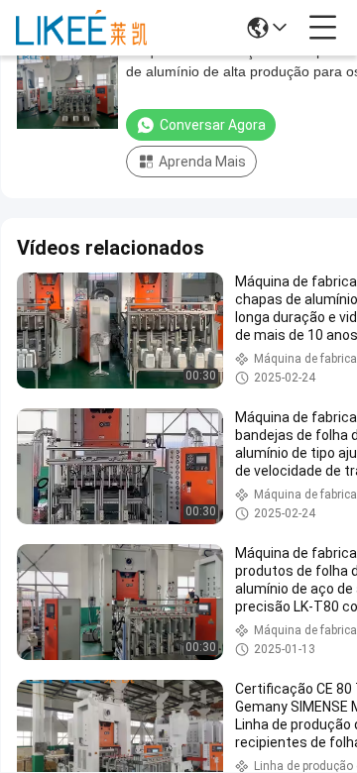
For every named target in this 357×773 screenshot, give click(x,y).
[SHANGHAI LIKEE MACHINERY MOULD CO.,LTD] (81, 28)
